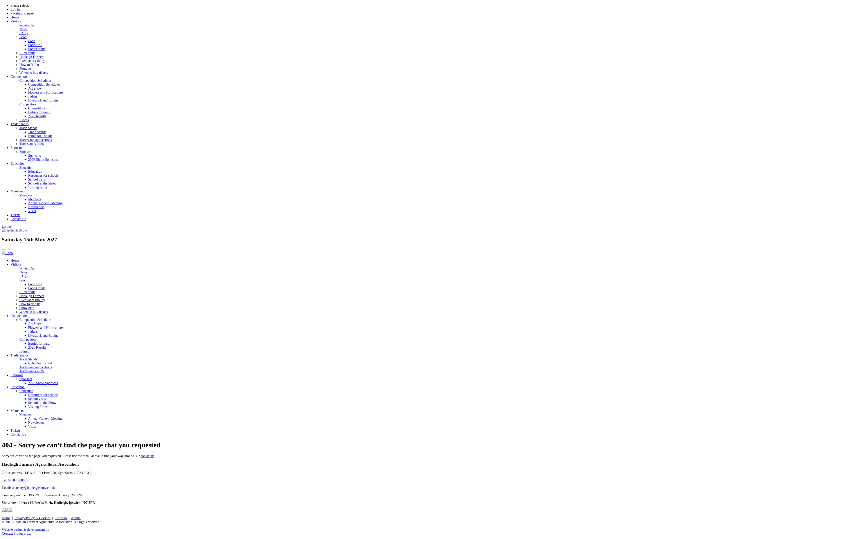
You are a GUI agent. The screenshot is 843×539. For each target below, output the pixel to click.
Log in (15, 9)
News (23, 29)
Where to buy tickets (33, 72)
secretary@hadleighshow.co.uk (33, 488)
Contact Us (18, 219)
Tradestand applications (35, 140)
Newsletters (36, 207)
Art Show (35, 88)
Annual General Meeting (45, 203)
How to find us (29, 65)
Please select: (20, 5)
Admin (76, 518)
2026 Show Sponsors (43, 159)
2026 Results (37, 116)
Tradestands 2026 (31, 144)
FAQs (23, 33)
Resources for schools (43, 175)
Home (15, 17)
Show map (26, 69)
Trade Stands (20, 124)
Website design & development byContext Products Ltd (25, 531)
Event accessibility (32, 61)
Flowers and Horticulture (45, 92)
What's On (26, 25)
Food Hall (35, 45)
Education (18, 163)
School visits (37, 179)
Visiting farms (37, 187)
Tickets (15, 215)
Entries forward (39, 112)
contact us (147, 456)
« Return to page (22, 13)
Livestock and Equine (43, 100)
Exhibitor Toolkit (40, 136)
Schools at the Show (42, 183)
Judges (33, 96)
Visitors (16, 21)
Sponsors (17, 148)
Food (23, 37)
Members (17, 191)
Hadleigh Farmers (31, 57)
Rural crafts (27, 53)
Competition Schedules (35, 80)
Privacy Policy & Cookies (32, 518)
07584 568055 (18, 480)
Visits (32, 211)
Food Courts (36, 49)
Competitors (19, 76)
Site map (61, 518)
